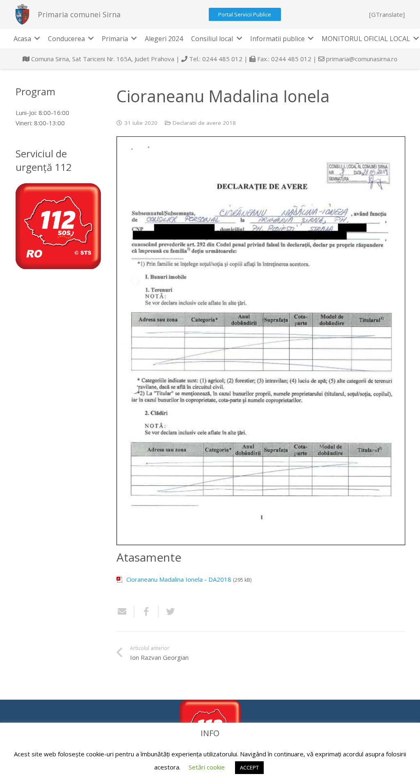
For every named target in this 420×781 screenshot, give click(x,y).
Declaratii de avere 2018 (204, 123)
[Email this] (125, 612)
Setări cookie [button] (207, 767)
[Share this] (147, 612)
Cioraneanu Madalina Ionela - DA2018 (178, 579)
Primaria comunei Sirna (79, 14)
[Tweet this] (167, 612)
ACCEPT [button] (249, 767)
